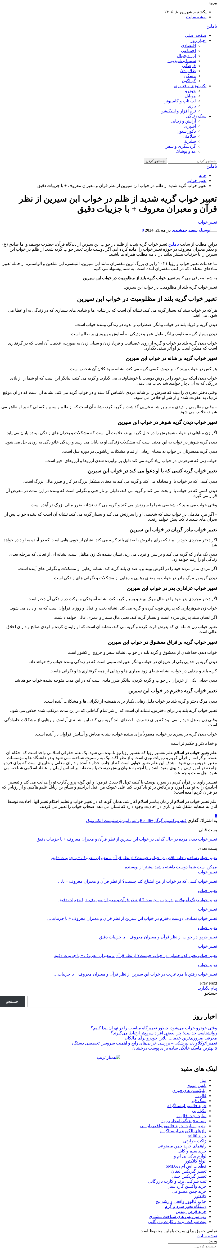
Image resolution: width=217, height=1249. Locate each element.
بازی (192, 106)
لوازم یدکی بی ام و (190, 1156)
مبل (203, 1080)
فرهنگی (189, 65)
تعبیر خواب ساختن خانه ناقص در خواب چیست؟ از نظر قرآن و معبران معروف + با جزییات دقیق (134, 857)
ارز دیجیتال (186, 55)
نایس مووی (196, 1085)
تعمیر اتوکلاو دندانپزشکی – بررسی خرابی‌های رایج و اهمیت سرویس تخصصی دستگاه (144, 1043)
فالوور (200, 1095)
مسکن (190, 75)
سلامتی (189, 136)
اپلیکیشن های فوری (189, 1090)
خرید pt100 (197, 1136)
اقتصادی (188, 45)
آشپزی (190, 126)
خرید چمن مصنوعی (189, 1191)
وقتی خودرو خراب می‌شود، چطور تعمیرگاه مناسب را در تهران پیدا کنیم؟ (154, 1028)
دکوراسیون (186, 131)
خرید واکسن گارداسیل (187, 1186)
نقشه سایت (196, 17)
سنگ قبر (198, 1100)
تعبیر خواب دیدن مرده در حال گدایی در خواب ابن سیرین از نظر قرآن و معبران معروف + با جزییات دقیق (127, 839)
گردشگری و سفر (181, 146)
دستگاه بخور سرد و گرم (185, 1206)
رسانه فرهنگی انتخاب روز (183, 1121)
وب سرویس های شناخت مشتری (177, 1216)
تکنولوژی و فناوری (190, 86)
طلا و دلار (187, 70)
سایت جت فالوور (191, 1115)
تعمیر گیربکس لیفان (188, 1171)
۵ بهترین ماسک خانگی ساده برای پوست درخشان (174, 1048)
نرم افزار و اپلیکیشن (178, 111)
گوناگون (189, 81)
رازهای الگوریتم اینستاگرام (183, 1131)
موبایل (190, 96)
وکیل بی (199, 1110)
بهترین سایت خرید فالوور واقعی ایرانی (173, 1126)
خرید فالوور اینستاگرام (186, 1105)
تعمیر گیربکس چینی (189, 1176)
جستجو (211, 993)
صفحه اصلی (195, 35)
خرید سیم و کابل (192, 1151)
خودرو (190, 91)
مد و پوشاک (185, 151)
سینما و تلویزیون (182, 60)
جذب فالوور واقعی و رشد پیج (181, 1201)
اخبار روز (198, 40)
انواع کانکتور (195, 1161)
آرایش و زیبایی (183, 121)
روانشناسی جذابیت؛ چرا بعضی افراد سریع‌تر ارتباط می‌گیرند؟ (164, 1033)
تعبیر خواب (207, 222)
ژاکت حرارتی (194, 1141)
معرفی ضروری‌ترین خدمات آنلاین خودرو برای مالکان (171, 1038)
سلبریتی (189, 141)
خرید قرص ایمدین (191, 1211)
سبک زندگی (196, 116)
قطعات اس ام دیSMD (186, 1166)
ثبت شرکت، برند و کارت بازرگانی (177, 1181)
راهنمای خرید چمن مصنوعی (181, 1146)
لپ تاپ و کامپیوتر (180, 101)
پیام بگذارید (207, 988)
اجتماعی (188, 50)
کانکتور (200, 1196)
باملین (211, 26)
